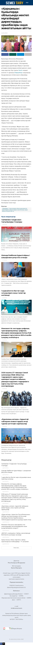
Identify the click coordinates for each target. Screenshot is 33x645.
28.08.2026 (4, 224)
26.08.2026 (4, 297)
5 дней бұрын (5, 511)
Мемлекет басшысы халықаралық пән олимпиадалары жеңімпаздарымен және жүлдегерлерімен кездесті (14, 526)
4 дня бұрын (5, 481)
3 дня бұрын (5, 474)
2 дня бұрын (5, 467)
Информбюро (18, 72)
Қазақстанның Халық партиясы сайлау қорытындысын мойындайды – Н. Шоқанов (15, 540)
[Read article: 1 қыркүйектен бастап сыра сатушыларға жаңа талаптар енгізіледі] (16, 307)
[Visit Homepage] (14, 2)
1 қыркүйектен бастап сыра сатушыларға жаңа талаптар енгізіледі (13, 293)
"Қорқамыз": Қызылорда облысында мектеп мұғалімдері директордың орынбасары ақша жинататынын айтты (15, 210)
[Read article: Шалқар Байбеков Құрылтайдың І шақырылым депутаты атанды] (16, 269)
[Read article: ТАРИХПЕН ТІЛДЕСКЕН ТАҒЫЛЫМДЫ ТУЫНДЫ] (16, 234)
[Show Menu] (2, 2)
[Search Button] (31, 2)
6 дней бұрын (5, 537)
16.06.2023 (4, 33)
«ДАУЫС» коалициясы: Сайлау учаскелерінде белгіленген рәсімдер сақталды (15, 534)
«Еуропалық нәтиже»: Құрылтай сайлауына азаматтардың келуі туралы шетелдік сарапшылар (15, 421)
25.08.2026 (4, 426)
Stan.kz (20, 70)
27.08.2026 (4, 260)
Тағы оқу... (16, 547)
